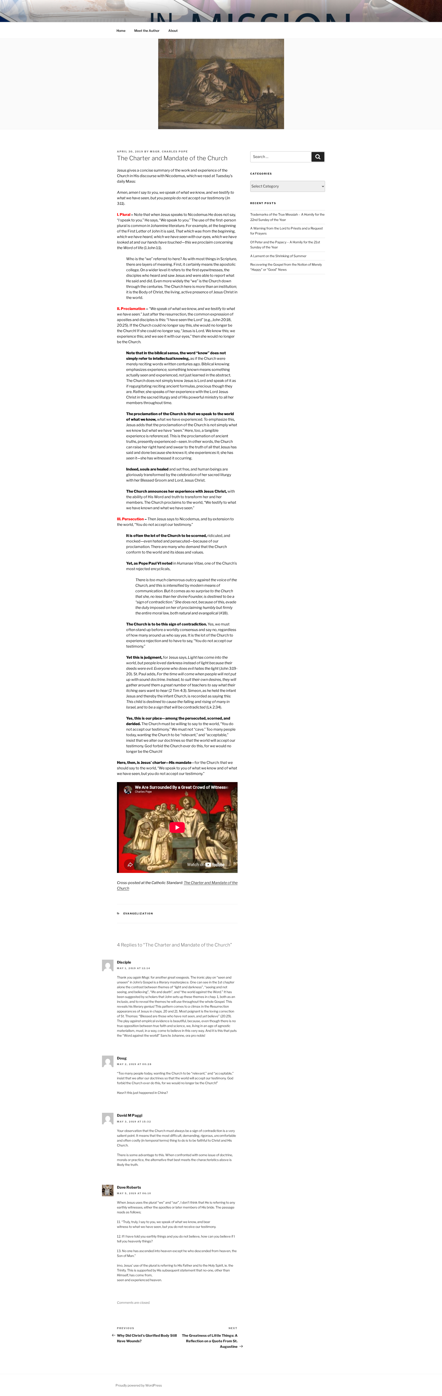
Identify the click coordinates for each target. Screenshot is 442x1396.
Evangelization (138, 913)
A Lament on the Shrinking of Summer (278, 256)
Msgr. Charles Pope (169, 151)
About (173, 31)
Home (120, 31)
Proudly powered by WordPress (139, 1385)
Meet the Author (147, 31)
